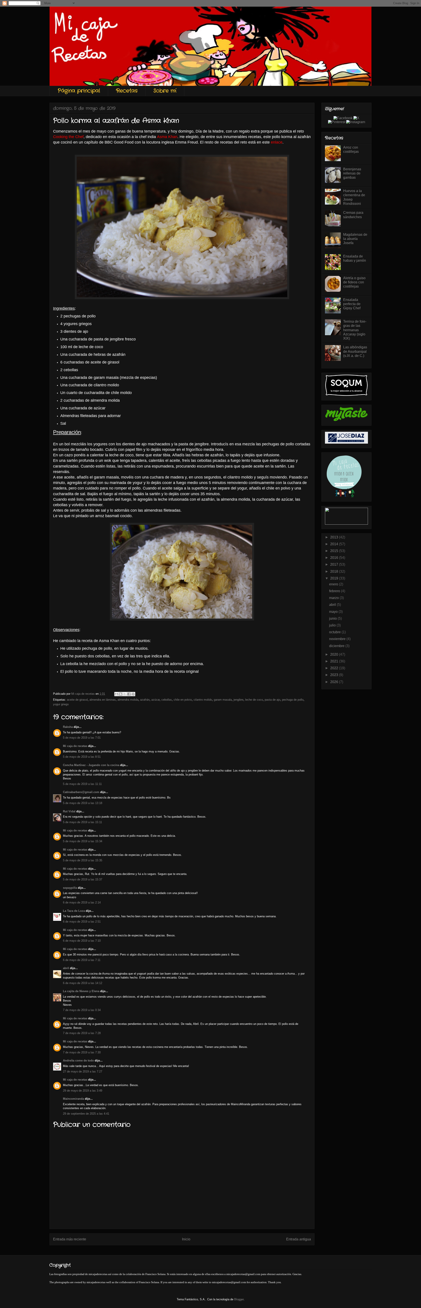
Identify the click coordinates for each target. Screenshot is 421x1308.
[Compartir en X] (125, 694)
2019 (334, 578)
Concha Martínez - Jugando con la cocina (91, 765)
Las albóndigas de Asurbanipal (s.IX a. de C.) (355, 351)
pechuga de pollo (292, 699)
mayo (334, 612)
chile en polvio (183, 699)
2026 (334, 682)
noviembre (337, 639)
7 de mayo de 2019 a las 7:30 (82, 1052)
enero (334, 584)
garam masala (223, 699)
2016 (334, 558)
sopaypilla (70, 887)
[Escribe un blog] (120, 694)
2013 (334, 537)
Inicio (186, 1239)
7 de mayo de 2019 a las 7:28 (82, 1033)
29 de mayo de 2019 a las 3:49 (82, 1090)
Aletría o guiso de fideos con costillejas (354, 282)
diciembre (337, 646)
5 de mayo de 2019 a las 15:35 (82, 860)
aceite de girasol (77, 699)
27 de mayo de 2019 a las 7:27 (82, 1071)
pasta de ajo (272, 699)
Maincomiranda (73, 1098)
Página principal (79, 91)
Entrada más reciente (69, 1239)
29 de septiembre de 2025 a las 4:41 (86, 1113)
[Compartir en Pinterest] (133, 694)
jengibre (238, 699)
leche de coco (254, 699)
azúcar (155, 699)
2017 (334, 564)
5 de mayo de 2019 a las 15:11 (82, 822)
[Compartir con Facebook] (129, 694)
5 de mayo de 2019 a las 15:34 (82, 841)
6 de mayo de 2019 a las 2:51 (82, 921)
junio (333, 618)
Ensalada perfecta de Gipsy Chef (351, 304)
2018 (334, 571)
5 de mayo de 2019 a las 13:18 (82, 803)
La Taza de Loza (74, 910)
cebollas (166, 699)
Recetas (126, 91)
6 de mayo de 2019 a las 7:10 (82, 940)
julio (333, 625)
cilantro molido (203, 699)
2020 (334, 654)
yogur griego (61, 704)
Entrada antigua (298, 1239)
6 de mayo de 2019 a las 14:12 (82, 983)
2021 (334, 661)
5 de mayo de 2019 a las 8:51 (82, 756)
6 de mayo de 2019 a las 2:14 (82, 902)
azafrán (145, 699)
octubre (335, 632)
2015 (334, 551)
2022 (334, 668)
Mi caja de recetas (75, 746)
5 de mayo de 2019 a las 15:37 (82, 879)
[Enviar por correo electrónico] (116, 694)
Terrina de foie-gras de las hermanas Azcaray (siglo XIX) (354, 330)
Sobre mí (164, 91)
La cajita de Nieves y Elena (81, 991)
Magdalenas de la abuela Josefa (355, 239)
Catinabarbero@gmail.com (81, 792)
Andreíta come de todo (78, 1060)
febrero (335, 591)
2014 (334, 544)
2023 (334, 675)
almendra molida (128, 699)
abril (66, 968)
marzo (334, 598)
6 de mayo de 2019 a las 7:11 (81, 960)
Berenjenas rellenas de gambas (352, 173)
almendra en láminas (102, 699)
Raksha (68, 727)
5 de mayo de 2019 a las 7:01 (82, 737)
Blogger (239, 1299)
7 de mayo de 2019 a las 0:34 (82, 1010)
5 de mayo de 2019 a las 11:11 (82, 784)
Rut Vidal (69, 811)
